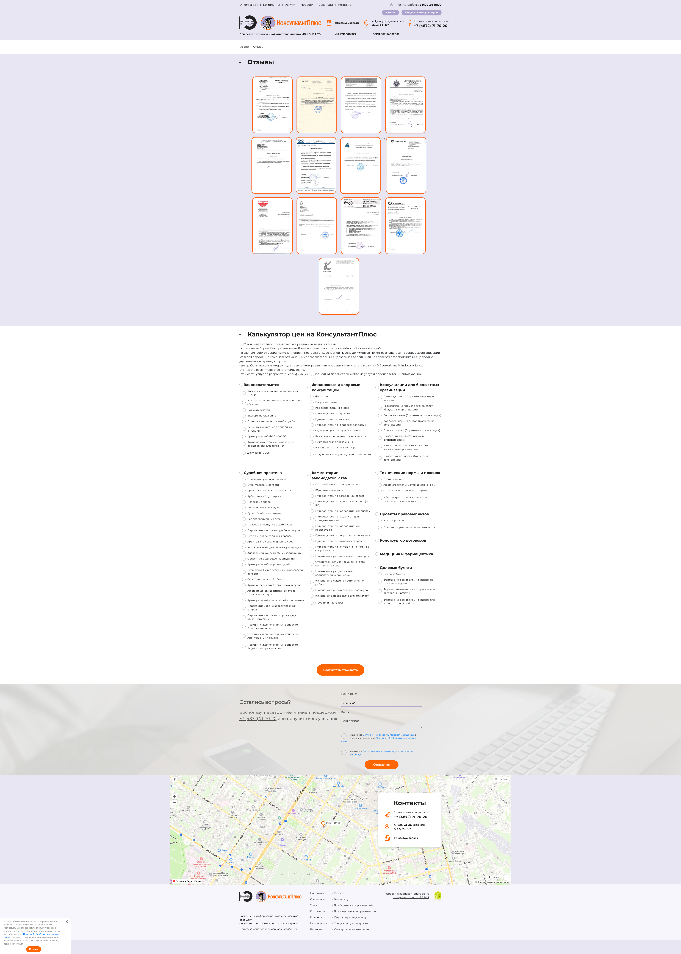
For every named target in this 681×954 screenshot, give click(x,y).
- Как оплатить (318, 923)
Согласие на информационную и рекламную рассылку (268, 917)
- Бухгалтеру (340, 899)
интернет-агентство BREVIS (411, 897)
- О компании (317, 899)
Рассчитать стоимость (340, 670)
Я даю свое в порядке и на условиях (378, 737)
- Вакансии (316, 929)
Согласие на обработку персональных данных (389, 734)
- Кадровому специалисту (349, 917)
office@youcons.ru (347, 22)
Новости (307, 4)
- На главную (317, 893)
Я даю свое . (381, 753)
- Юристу (338, 893)
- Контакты (315, 917)
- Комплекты (317, 911)
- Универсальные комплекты (351, 929)
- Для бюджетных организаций (352, 905)
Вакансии (326, 4)
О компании (248, 4)
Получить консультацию (421, 12)
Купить (390, 12)
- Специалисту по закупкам (350, 923)
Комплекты (271, 4)
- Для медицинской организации (354, 911)
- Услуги (314, 905)
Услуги (290, 4)
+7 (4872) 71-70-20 (430, 26)
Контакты (345, 4)
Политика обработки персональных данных (268, 929)
